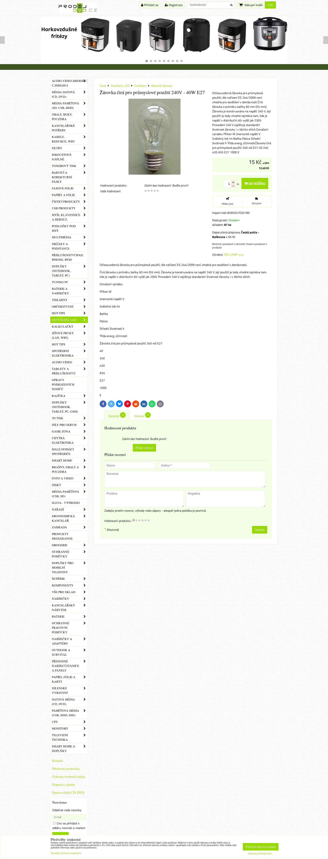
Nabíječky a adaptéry (62, 641)
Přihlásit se (150, 5)
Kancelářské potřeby (63, 128)
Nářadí (58, 509)
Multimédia (61, 237)
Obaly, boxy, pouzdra (62, 116)
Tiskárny (60, 300)
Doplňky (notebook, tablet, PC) (61, 270)
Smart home (62, 460)
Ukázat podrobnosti (259, 853)
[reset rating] (133, 520)
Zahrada (59, 527)
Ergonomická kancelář (63, 518)
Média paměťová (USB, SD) (65, 493)
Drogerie (59, 545)
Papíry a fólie (63, 195)
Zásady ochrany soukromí (66, 853)
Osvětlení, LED (64, 320)
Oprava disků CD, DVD (68, 792)
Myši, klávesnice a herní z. (66, 217)
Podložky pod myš (64, 228)
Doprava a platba (63, 784)
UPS (55, 722)
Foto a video (62, 478)
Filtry (57, 148)
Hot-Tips (58, 313)
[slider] (151, 190)
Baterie (58, 616)
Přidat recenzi (144, 447)
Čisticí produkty (66, 201)
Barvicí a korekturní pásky (62, 177)
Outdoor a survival (61, 652)
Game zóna (61, 431)
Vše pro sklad (63, 592)
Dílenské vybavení (60, 690)
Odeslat (260, 529)
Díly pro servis (64, 425)
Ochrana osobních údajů (68, 776)
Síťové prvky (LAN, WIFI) (63, 335)
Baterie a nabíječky (60, 291)
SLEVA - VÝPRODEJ (66, 503)
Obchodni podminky (66, 768)
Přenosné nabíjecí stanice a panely (65, 665)
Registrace (175, 5)
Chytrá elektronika (63, 440)
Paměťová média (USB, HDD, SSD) (65, 712)
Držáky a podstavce (60, 246)
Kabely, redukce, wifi (63, 139)
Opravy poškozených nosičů (63, 384)
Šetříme (58, 579)
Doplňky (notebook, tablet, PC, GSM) (65, 406)
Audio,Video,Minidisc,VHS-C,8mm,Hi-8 (70, 83)
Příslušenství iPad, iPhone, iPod (68, 257)
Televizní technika (60, 737)
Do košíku (256, 183)
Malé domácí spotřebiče (63, 451)
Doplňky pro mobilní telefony (62, 567)
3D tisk (57, 418)
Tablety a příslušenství (63, 371)
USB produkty (64, 208)
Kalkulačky (62, 326)
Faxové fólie (62, 188)
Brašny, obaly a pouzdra (65, 469)
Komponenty (62, 585)
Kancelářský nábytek (63, 607)
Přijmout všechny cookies (260, 847)
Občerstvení (62, 306)
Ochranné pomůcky (60, 554)
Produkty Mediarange (62, 536)
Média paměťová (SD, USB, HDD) (65, 105)
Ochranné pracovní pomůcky (60, 627)
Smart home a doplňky (63, 748)
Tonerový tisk (64, 166)
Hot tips (58, 344)
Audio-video (62, 362)
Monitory (60, 728)
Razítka (58, 396)
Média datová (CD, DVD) (63, 94)
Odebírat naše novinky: (67, 810)
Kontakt (57, 760)
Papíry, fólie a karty (63, 679)
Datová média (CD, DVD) (63, 701)
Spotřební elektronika (63, 353)
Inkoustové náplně (62, 157)
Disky (56, 485)
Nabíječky (60, 599)
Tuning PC (60, 282)
